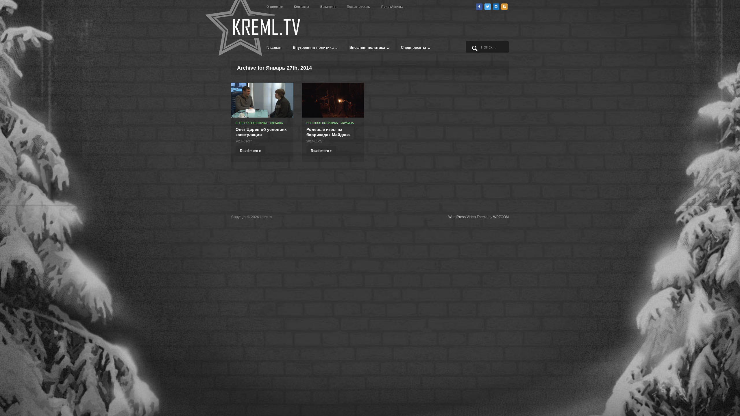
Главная (274, 47)
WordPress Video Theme (468, 217)
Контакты (301, 6)
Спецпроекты (413, 47)
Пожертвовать (358, 6)
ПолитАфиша (392, 6)
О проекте (275, 6)
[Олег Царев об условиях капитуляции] (262, 100)
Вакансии (328, 6)
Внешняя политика (367, 47)
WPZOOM (501, 217)
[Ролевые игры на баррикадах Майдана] (333, 100)
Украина (276, 123)
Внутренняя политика (313, 47)
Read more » (250, 151)
